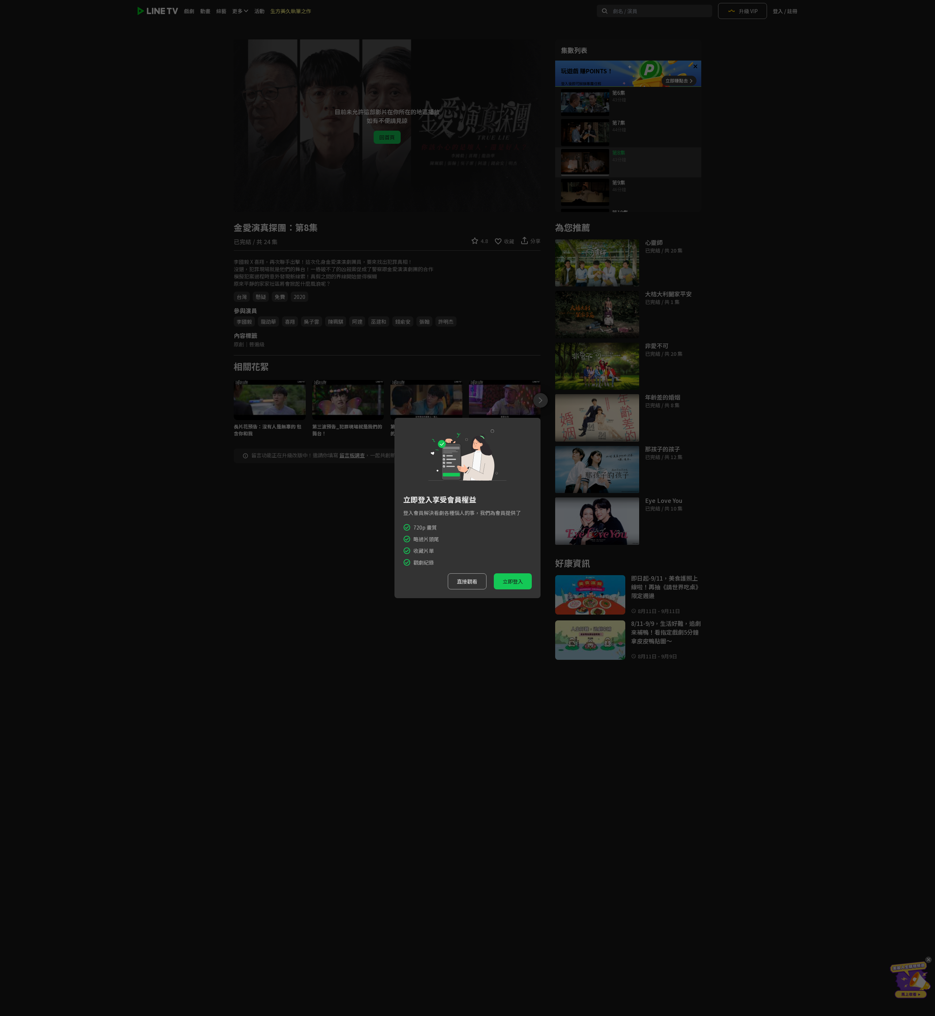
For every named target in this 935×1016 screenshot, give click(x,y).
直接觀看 (467, 581)
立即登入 (513, 581)
